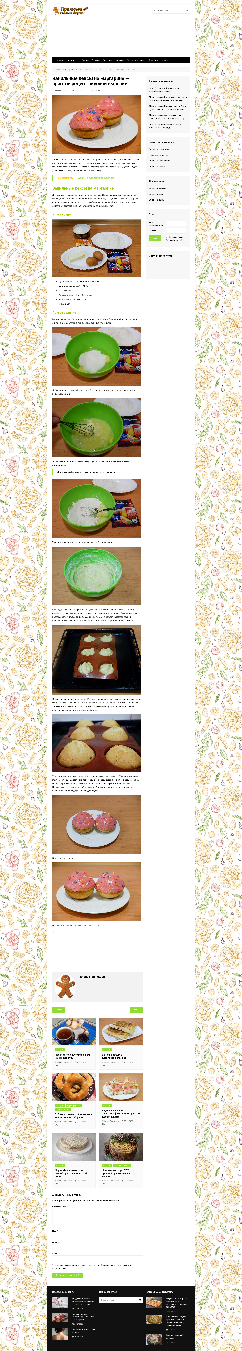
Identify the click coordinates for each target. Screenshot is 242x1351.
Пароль (152, 230)
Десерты (107, 60)
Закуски (96, 60)
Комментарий (60, 1206)
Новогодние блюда (122, 1165)
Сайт (54, 1253)
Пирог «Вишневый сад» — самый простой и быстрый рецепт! (71, 1173)
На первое (59, 60)
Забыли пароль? (174, 240)
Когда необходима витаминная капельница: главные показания (83, 1301)
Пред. (60, 1009)
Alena (151, 97)
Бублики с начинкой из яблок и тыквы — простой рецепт (73, 1116)
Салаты (85, 60)
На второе (72, 60)
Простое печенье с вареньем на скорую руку (72, 1056)
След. (135, 1009)
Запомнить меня (177, 237)
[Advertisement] (121, 34)
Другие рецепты (135, 60)
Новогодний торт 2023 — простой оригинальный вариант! (117, 1173)
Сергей (152, 88)
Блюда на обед (156, 194)
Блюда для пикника (159, 149)
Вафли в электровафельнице (96, 177)
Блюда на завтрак (158, 188)
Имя (55, 1231)
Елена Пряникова (62, 90)
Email (55, 1242)
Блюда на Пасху (157, 166)
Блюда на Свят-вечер (159, 160)
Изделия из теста (63, 1109)
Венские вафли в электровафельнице (114, 1056)
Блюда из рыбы (156, 199)
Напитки (119, 60)
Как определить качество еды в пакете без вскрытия (83, 1317)
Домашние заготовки (159, 60)
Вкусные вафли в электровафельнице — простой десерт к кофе (121, 1113)
